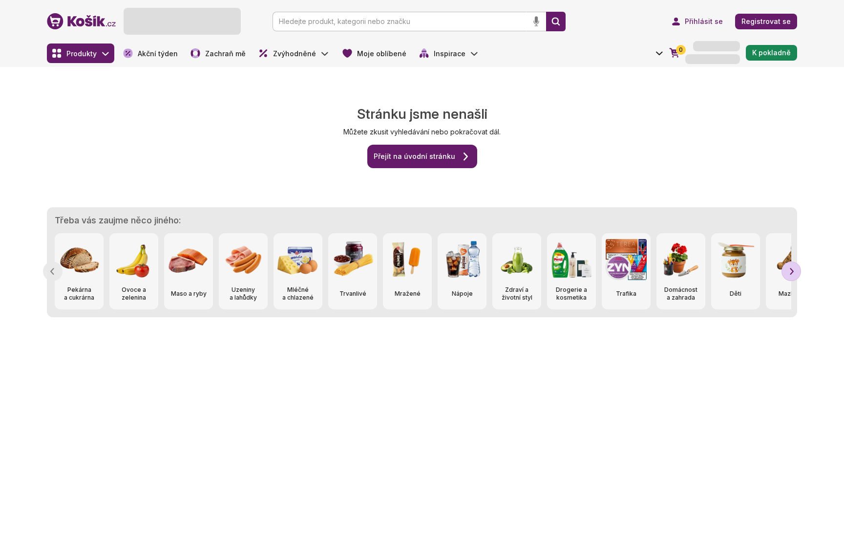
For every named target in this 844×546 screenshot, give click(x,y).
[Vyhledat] (556, 21)
